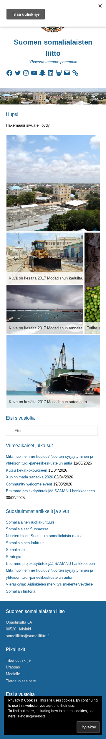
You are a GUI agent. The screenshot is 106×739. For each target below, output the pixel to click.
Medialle (13, 674)
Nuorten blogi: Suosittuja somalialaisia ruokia (44, 536)
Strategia (13, 557)
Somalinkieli (16, 549)
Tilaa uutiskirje (18, 660)
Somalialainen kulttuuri (25, 543)
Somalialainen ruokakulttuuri (30, 522)
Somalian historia (20, 591)
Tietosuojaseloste (21, 681)
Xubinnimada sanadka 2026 (29, 477)
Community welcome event (29, 484)
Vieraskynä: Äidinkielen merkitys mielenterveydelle (49, 584)
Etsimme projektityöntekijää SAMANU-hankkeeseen (50, 491)
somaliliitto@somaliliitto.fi (27, 636)
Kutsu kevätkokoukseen (26, 470)
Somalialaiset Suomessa (27, 529)
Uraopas (13, 667)
